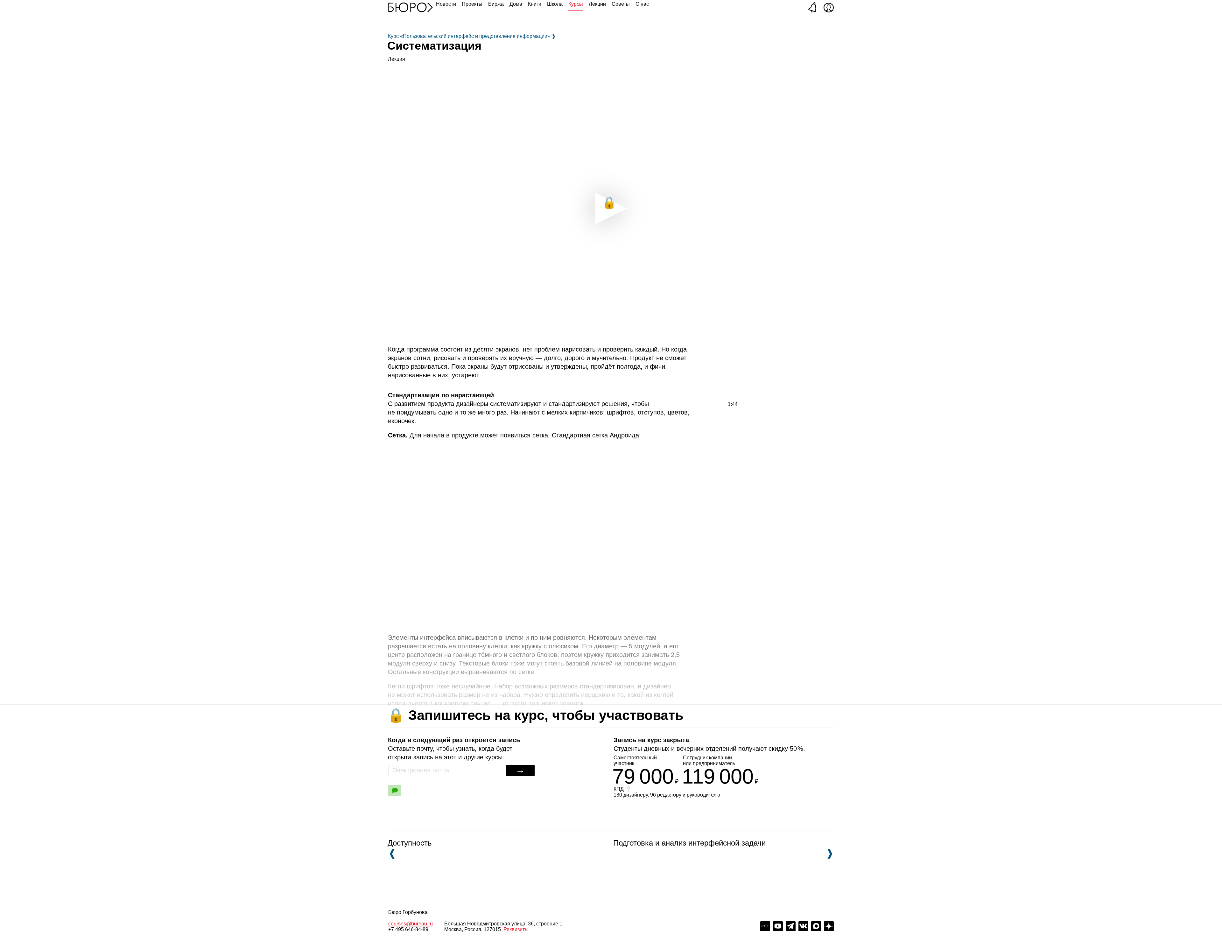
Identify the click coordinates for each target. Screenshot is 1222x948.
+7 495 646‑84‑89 (408, 929)
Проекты (472, 4)
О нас (642, 4)
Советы (621, 4)
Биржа (496, 4)
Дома (515, 4)
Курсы (575, 4)
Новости (446, 4)
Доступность (410, 848)
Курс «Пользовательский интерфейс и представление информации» (472, 36)
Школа (555, 4)
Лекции (597, 4)
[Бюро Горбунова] (410, 7)
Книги (534, 4)
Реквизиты (516, 929)
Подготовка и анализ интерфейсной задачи (722, 848)
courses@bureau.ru (410, 923)
